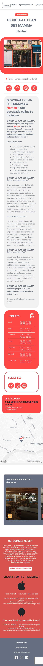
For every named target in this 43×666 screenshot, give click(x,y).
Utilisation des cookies (22, 652)
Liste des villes (21, 643)
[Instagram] (18, 386)
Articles (13, 5)
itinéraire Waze (10, 409)
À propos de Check (26, 5)
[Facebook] (11, 386)
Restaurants (21, 15)
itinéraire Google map (13, 407)
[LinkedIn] (26, 658)
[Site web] (24, 386)
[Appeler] (9, 88)
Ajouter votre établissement (20, 568)
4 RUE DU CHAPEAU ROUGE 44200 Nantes (21, 403)
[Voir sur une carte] (34, 88)
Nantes (21, 31)
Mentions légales (21, 647)
